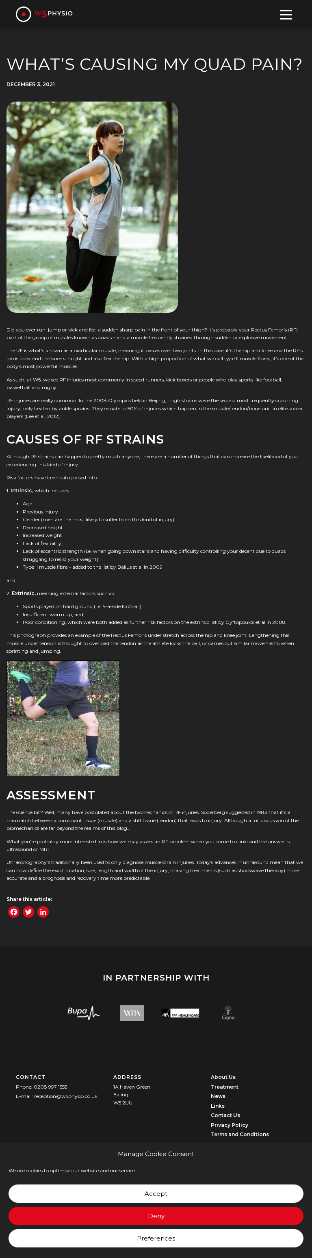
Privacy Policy (229, 1125)
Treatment (224, 1087)
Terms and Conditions (240, 1134)
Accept (156, 1193)
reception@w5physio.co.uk (66, 1096)
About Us (223, 1077)
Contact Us (225, 1115)
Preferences (156, 1238)
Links (218, 1106)
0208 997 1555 (50, 1087)
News (218, 1096)
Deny (156, 1216)
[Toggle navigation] (286, 14)
